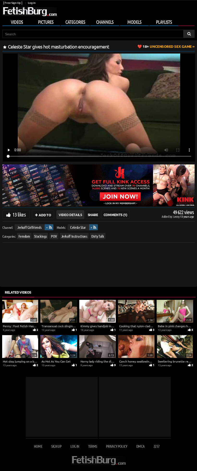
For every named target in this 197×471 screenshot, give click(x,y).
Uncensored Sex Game (167, 46)
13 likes (19, 214)
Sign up (56, 446)
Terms (92, 446)
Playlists (164, 22)
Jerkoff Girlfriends (29, 227)
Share (93, 214)
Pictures (45, 22)
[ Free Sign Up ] (12, 3)
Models (134, 22)
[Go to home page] (29, 11)
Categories (75, 22)
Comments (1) (115, 214)
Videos (17, 22)
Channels (104, 22)
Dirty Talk (97, 236)
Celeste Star (78, 227)
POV (54, 236)
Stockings (40, 236)
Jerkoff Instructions (74, 236)
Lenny (176, 216)
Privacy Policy (116, 446)
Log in (31, 3)
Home (38, 446)
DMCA (140, 446)
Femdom (24, 236)
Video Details (70, 214)
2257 (157, 446)
